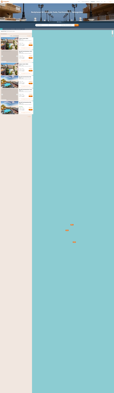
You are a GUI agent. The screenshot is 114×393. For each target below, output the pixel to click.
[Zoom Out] (112, 32)
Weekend (98, 1)
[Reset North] (112, 33)
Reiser (79, 1)
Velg (30, 57)
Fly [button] (101, 1)
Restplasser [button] (93, 1)
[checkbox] (3, 29)
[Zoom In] (112, 31)
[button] (41, 25)
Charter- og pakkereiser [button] (85, 1)
